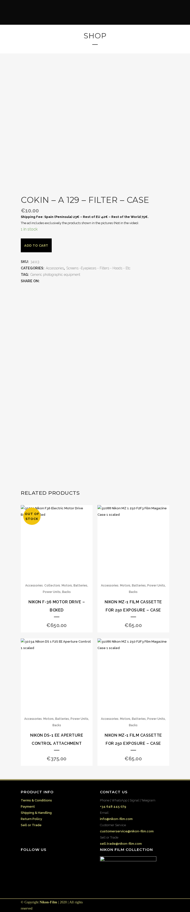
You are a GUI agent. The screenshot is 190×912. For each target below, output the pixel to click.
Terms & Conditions (36, 800)
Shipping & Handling (36, 813)
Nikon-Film (48, 902)
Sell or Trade (31, 825)
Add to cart (36, 245)
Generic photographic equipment (55, 275)
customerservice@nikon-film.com (127, 831)
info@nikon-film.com (116, 819)
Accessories (55, 268)
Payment (28, 806)
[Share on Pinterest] (67, 281)
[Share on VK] (72, 281)
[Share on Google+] (52, 281)
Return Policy (31, 819)
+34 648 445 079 (113, 806)
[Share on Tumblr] (62, 281)
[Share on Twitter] (48, 281)
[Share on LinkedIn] (57, 281)
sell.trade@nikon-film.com (121, 843)
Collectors (52, 585)
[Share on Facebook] (43, 281)
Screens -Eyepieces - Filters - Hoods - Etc (98, 268)
